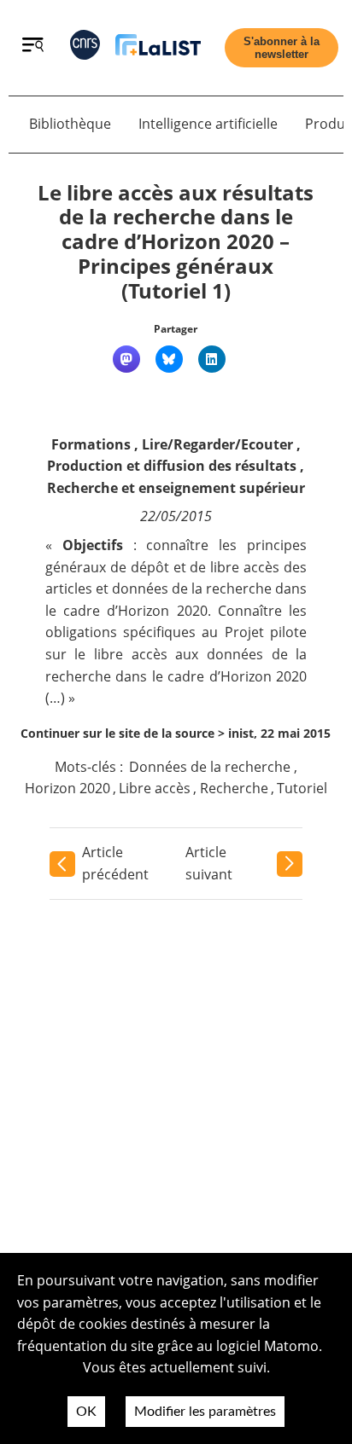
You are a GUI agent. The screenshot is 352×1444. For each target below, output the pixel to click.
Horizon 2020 (67, 788)
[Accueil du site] (158, 48)
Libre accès (155, 788)
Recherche (234, 788)
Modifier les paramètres (205, 1411)
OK (86, 1411)
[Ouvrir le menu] (33, 47)
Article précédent (115, 863)
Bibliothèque (70, 123)
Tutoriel (302, 788)
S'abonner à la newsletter (281, 48)
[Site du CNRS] (85, 48)
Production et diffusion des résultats (171, 465)
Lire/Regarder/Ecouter (217, 444)
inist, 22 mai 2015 (279, 733)
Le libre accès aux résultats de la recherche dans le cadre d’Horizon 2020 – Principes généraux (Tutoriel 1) (176, 241)
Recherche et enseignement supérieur (176, 487)
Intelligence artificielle (208, 123)
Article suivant (208, 863)
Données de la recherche (209, 766)
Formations (91, 444)
